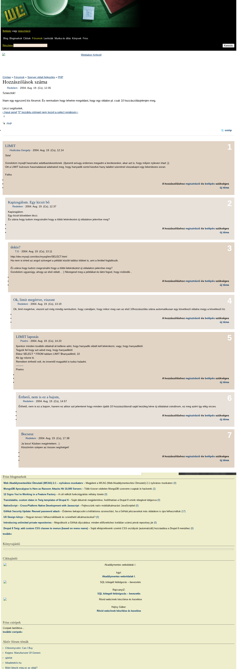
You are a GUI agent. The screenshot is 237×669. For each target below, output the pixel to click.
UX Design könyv (13, 517)
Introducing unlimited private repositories (27, 522)
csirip (228, 130)
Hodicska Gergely (20, 150)
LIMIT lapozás (27, 337)
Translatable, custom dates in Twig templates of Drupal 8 (36, 500)
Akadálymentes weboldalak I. (119, 576)
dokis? (15, 247)
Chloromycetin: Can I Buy (19, 648)
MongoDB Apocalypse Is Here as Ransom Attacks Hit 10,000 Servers (42, 488)
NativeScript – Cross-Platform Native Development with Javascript (41, 505)
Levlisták (48, 38)
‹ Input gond (10, 112)
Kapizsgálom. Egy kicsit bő (28, 202)
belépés (210, 183)
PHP (60, 77)
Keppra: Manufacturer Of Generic (23, 652)
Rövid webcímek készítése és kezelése (119, 610)
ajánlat (8, 657)
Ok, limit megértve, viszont (34, 300)
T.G (17, 251)
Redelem (12, 87)
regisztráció (24, 31)
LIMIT (10, 146)
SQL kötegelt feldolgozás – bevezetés (118, 593)
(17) (183, 511)
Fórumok (37, 38)
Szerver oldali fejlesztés (41, 77)
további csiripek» (12, 632)
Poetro (24, 340)
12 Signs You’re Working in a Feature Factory (30, 494)
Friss (85, 38)
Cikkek (27, 38)
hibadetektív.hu (13, 662)
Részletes (8, 45)
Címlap (7, 77)
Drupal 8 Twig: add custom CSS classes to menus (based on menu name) (46, 528)
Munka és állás (63, 38)
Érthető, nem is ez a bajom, (39, 397)
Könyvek (76, 38)
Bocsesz (27, 434)
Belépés (7, 31)
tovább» (7, 533)
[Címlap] (15, 10)
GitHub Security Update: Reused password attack (32, 511)
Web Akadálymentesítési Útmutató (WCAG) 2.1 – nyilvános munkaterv (43, 483)
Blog (5, 38)
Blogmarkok (15, 38)
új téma (224, 187)
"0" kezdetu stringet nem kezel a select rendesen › (48, 112)
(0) (174, 483)
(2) (154, 488)
